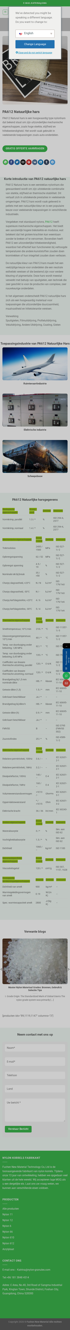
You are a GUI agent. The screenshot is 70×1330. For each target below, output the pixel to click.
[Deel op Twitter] (17, 162)
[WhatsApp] (66, 675)
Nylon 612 (8, 1243)
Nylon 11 (7, 1214)
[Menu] (5, 12)
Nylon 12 (7, 1220)
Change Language (35, 44)
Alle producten (10, 1208)
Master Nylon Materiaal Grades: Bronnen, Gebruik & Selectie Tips (35, 989)
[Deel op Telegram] (52, 162)
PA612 (49, 221)
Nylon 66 (7, 1231)
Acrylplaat (8, 1249)
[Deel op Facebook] (11, 162)
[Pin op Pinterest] (29, 162)
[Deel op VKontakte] (34, 162)
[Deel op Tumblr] (46, 162)
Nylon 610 (8, 1237)
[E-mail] (66, 683)
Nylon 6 (6, 1226)
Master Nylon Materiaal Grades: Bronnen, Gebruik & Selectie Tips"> (31, 979)
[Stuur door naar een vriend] (23, 162)
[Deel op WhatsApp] (5, 162)
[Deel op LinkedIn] (40, 162)
